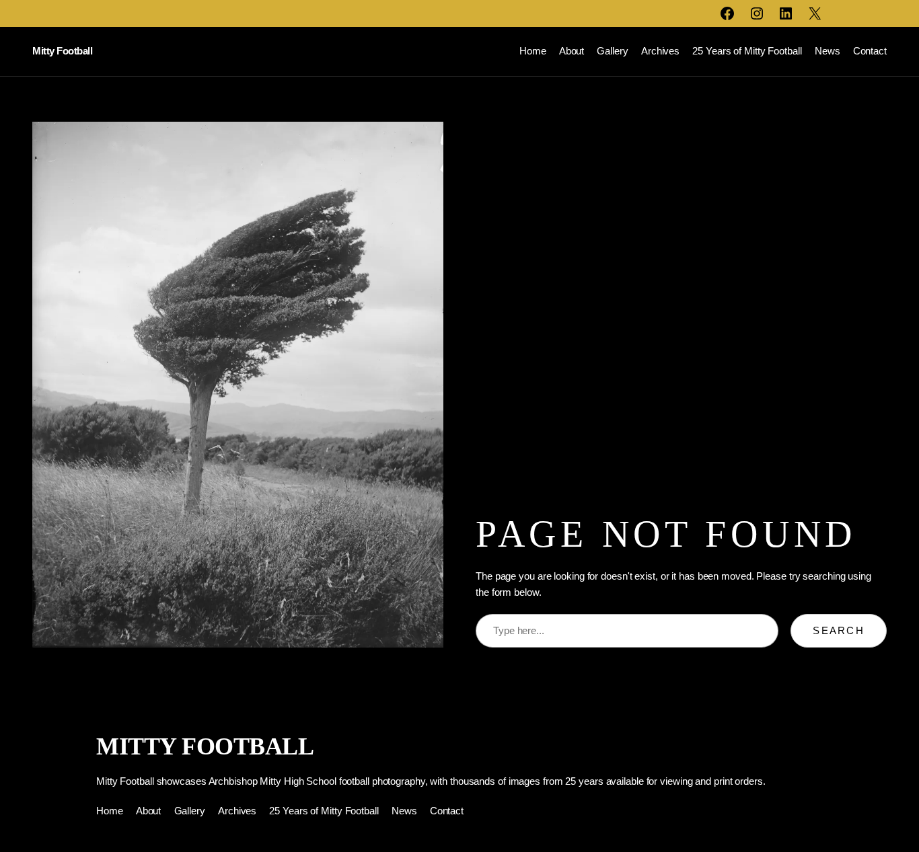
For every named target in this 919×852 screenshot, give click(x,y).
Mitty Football (62, 50)
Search (839, 630)
